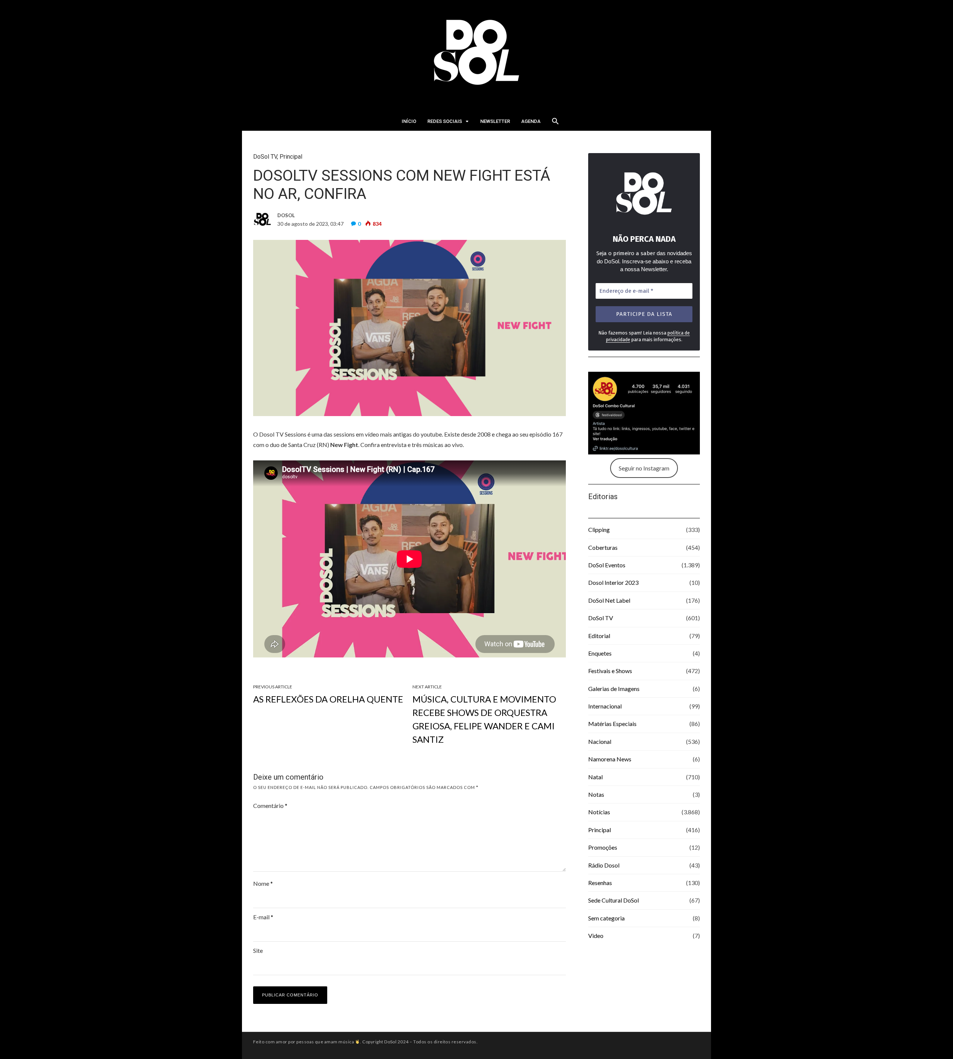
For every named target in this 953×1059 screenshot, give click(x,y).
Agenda (531, 121)
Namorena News (609, 758)
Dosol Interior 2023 (613, 582)
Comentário (270, 805)
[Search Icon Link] (555, 123)
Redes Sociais (444, 121)
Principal (291, 156)
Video (595, 935)
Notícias (599, 811)
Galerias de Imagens (614, 688)
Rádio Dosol (603, 865)
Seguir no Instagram (644, 468)
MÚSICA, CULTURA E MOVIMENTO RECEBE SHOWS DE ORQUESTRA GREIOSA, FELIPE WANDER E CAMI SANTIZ (484, 719)
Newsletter (495, 121)
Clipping (599, 529)
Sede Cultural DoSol (613, 900)
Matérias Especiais (612, 723)
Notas (596, 794)
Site (258, 950)
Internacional (605, 706)
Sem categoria (606, 918)
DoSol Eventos (606, 564)
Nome (263, 883)
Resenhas (600, 882)
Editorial (599, 635)
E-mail (263, 916)
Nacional (599, 741)
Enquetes (600, 653)
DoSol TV (265, 156)
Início (409, 121)
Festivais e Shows (610, 670)
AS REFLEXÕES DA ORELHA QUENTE (328, 699)
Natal (595, 776)
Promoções (602, 847)
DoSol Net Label (609, 600)
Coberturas (603, 547)
